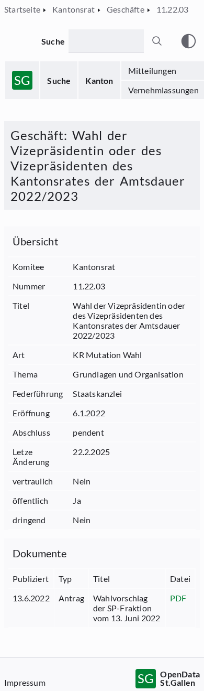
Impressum (25, 682)
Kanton (99, 80)
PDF (178, 598)
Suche (59, 80)
